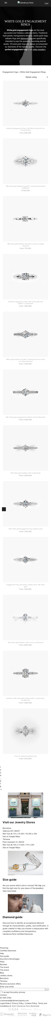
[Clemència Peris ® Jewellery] (25, 3)
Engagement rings (10, 72)
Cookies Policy (31, 1003)
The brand (4, 970)
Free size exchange (8, 939)
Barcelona (4, 978)
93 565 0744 (5, 998)
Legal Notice (5, 1003)
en (6, 3)
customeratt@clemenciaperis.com (14, 1000)
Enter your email (7, 986)
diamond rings (27, 38)
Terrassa (3, 981)
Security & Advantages (9, 959)
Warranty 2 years (7, 945)
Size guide (4, 956)
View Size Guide (9, 891)
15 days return (6, 942)
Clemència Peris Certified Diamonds (18, 934)
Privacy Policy (18, 1003)
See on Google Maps (11, 836)
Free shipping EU (7, 937)
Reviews (3, 964)
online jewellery (39, 49)
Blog (2, 973)
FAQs (2, 962)
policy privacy (19, 992)
